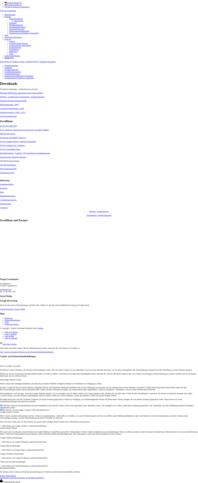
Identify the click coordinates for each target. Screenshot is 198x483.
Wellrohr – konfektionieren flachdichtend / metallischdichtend (22, 97)
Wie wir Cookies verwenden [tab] (10, 366)
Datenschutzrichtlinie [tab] (7, 468)
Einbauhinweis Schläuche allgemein (13, 157)
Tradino (40, 328)
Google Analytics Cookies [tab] (9, 412)
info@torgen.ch (5, 62)
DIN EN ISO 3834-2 (7, 134)
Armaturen (4, 208)
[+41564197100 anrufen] (46, 62)
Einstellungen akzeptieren (9, 478)
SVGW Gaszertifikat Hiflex (10, 149)
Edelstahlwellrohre (7, 184)
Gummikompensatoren (8, 200)
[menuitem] (101, 15)
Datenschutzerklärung (12, 320)
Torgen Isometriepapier (8, 116)
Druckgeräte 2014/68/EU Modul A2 (13, 138)
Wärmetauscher (5, 204)
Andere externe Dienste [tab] (8, 428)
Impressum (8, 318)
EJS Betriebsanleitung (8, 165)
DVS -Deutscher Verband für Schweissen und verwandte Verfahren (24, 130)
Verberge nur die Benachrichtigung (31, 352)
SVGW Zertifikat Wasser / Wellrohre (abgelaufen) (18, 142)
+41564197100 (30, 62)
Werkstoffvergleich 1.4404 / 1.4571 (13, 112)
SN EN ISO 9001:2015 (8, 126)
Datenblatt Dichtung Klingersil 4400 (13, 101)
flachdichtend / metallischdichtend (99, 215)
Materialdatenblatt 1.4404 (9, 105)
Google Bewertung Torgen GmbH (12, 309)
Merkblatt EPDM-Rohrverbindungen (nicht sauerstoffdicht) (21, 93)
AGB (7, 322)
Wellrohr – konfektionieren (99, 212)
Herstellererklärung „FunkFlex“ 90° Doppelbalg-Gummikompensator (25, 153)
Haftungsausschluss (12, 324)
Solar (2, 192)
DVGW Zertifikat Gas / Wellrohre (12, 145)
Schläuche (3, 188)
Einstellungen (48, 352)
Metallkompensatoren (8, 196)
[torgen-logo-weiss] (8, 11)
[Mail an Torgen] (18, 62)
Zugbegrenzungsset (7, 173)
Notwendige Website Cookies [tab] (11, 380)
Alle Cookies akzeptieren (9, 352)
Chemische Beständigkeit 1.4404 (12, 109)
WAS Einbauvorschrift (8, 169)
